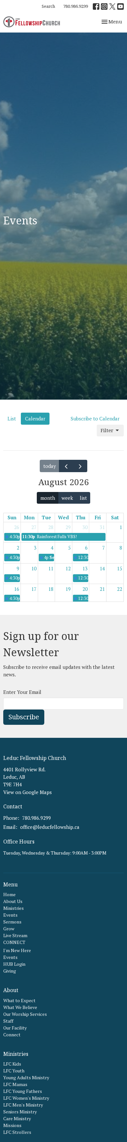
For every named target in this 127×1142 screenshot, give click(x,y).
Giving (9, 971)
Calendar (35, 418)
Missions (12, 1125)
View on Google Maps (27, 792)
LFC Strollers (17, 1132)
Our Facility (15, 1028)
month (47, 498)
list (83, 498)
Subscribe (23, 716)
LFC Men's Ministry (23, 1105)
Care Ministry (17, 1118)
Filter (107, 430)
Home (9, 894)
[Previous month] (66, 466)
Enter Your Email (22, 692)
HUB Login (14, 964)
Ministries (13, 908)
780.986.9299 (75, 6)
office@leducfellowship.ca (49, 827)
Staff (8, 1021)
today (49, 466)
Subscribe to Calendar (95, 418)
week (67, 498)
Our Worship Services (25, 1014)
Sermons (12, 922)
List (11, 418)
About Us (12, 901)
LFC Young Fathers (22, 1091)
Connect (12, 1034)
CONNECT (14, 942)
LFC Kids (12, 1064)
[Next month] (80, 466)
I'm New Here (17, 950)
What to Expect (19, 1000)
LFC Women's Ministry (26, 1098)
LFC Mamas (15, 1084)
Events (10, 915)
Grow (8, 928)
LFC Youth (13, 1071)
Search (48, 6)
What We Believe (20, 1007)
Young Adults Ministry (26, 1077)
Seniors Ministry (20, 1112)
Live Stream (15, 935)
